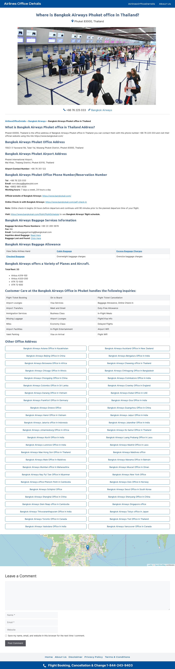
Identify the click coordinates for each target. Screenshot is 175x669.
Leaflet (150, 565)
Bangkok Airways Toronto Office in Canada (46, 519)
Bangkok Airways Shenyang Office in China (129, 496)
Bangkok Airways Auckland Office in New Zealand (129, 348)
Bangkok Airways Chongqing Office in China (45, 378)
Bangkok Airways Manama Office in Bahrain (129, 459)
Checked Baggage (15, 256)
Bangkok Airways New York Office (129, 474)
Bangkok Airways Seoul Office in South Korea (129, 489)
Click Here (36, 238)
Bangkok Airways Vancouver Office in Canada (129, 526)
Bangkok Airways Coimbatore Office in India (129, 378)
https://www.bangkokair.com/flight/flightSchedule (35, 214)
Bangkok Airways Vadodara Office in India (45, 526)
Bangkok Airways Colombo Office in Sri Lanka (45, 385)
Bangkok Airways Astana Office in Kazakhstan (45, 348)
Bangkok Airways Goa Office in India (129, 400)
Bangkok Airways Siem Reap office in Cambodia (45, 504)
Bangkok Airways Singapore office (129, 504)
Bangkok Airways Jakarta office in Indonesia (46, 422)
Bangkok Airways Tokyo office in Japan (129, 511)
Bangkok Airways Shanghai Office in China (45, 496)
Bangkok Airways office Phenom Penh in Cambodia (46, 482)
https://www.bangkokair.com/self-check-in (66, 202)
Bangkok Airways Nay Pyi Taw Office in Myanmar (46, 474)
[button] (87, 547)
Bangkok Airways (101, 110)
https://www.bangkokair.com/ (56, 196)
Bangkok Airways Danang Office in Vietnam (46, 393)
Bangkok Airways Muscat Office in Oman (129, 467)
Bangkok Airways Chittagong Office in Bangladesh (129, 370)
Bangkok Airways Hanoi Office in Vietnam (46, 415)
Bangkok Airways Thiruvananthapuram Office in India (45, 511)
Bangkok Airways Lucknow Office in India (46, 445)
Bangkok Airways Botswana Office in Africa (46, 363)
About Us (165, 3)
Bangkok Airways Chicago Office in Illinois (45, 370)
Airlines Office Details (22, 4)
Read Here (36, 235)
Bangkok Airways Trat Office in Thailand (129, 519)
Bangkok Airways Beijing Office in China (45, 356)
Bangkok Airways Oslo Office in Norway (129, 482)
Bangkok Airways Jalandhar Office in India (129, 422)
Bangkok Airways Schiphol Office (46, 489)
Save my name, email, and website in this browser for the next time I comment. (46, 635)
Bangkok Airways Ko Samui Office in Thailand (129, 430)
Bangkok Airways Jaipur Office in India (129, 415)
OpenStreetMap (160, 565)
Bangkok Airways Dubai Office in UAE (129, 393)
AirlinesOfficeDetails (141, 3)
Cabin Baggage (64, 251)
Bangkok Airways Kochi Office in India (45, 437)
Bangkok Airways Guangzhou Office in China (129, 407)
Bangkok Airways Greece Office (45, 407)
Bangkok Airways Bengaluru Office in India (129, 356)
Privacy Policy (94, 657)
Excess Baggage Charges (129, 251)
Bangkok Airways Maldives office (129, 452)
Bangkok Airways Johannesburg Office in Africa (46, 430)
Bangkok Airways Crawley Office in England (129, 385)
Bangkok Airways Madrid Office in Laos (129, 445)
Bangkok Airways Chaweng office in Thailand (129, 363)
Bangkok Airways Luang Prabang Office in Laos (129, 437)
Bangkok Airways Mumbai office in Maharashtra (46, 467)
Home (49, 657)
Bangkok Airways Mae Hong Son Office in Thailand (46, 452)
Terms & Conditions (117, 657)
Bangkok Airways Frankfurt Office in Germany (46, 400)
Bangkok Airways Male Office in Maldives (46, 459)
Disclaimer (76, 657)
